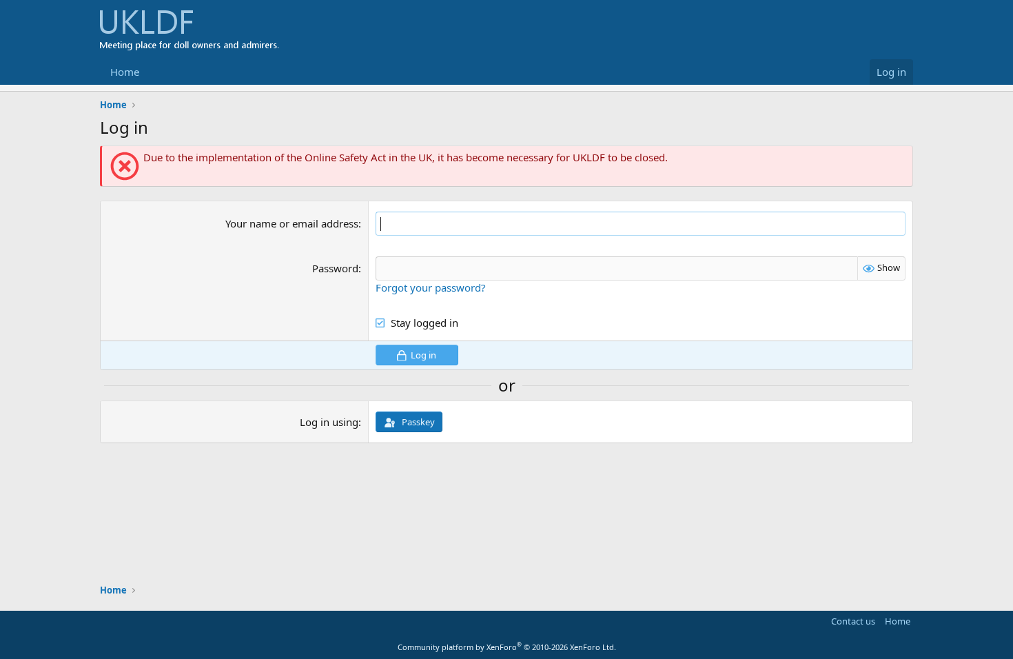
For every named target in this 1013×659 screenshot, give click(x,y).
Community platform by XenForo (507, 647)
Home (124, 72)
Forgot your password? (431, 287)
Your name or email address (291, 223)
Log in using (329, 422)
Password (335, 268)
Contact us (853, 621)
